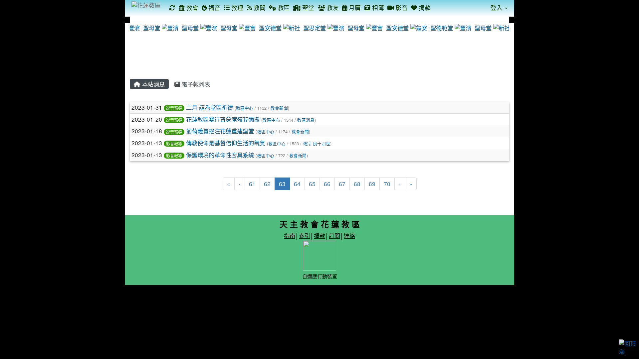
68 (357, 184)
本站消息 (152, 84)
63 (284, 183)
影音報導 (174, 108)
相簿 (377, 7)
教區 (283, 7)
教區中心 (244, 108)
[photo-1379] (179, 27)
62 (267, 184)
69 (372, 184)
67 (342, 184)
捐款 (424, 7)
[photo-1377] (345, 27)
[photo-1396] (260, 27)
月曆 (354, 7)
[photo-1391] (141, 27)
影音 (401, 7)
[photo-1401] (431, 27)
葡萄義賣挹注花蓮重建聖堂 (220, 131)
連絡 (349, 235)
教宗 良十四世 (316, 143)
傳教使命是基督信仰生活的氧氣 (225, 143)
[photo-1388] (472, 27)
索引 (304, 235)
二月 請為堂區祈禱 (209, 107)
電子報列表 (195, 84)
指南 (289, 235)
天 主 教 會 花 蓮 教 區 (320, 224)
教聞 (259, 7)
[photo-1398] (387, 27)
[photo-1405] (304, 27)
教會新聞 (279, 108)
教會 (191, 7)
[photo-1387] (218, 27)
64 (297, 184)
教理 (236, 7)
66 (327, 184)
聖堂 (307, 7)
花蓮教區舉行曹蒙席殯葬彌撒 (223, 119)
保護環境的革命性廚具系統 (220, 155)
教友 (332, 7)
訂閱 (334, 235)
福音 (213, 7)
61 (252, 184)
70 (387, 184)
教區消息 (306, 120)
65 (312, 184)
